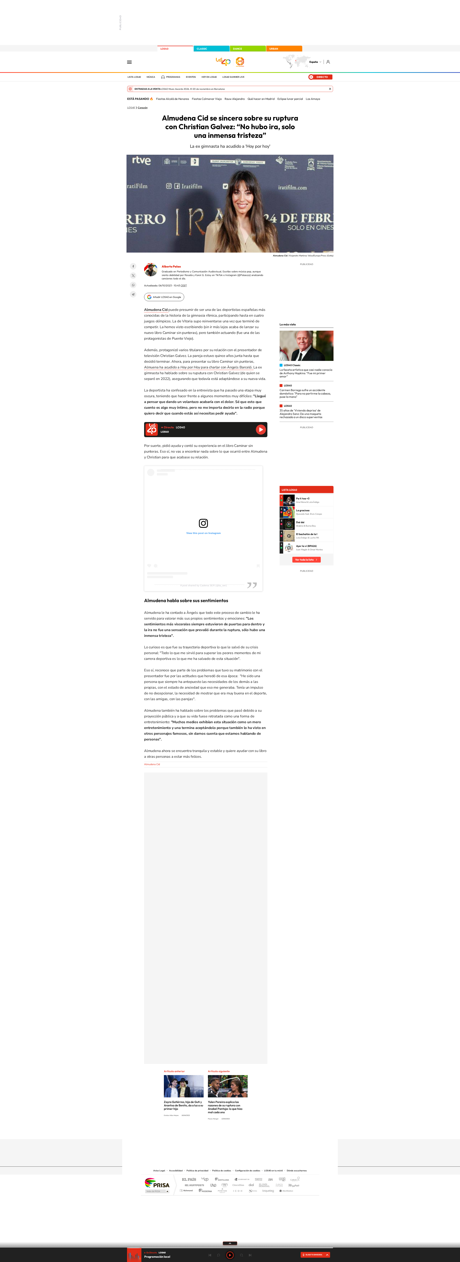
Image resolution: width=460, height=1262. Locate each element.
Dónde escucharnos (297, 1170)
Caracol (294, 1179)
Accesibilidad (176, 1170)
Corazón (143, 107)
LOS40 (164, 48)
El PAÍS (189, 1179)
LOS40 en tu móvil (273, 1170)
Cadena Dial (251, 1184)
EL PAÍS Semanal (264, 1184)
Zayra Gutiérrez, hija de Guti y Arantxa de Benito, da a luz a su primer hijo (183, 1105)
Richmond (187, 1189)
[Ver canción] (289, 500)
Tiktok (215, 1132)
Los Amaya (313, 99)
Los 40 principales (206, 1179)
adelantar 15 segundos (241, 1255)
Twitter (133, 275)
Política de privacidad (197, 1170)
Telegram (133, 294)
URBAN (273, 48)
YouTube (223, 1132)
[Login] (328, 62)
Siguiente (250, 1255)
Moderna (204, 1189)
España (313, 62)
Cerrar (330, 88)
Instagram (208, 1132)
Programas (173, 77)
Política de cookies (221, 1170)
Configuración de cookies (247, 1170)
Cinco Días (238, 1184)
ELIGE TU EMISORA (314, 1255)
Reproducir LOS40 (261, 430)
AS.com (269, 1179)
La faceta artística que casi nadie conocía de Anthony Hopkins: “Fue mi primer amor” (306, 373)
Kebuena (290, 1184)
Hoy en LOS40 (209, 77)
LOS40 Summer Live (233, 77)
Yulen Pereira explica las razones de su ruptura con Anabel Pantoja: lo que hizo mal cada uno (225, 1107)
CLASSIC (202, 48)
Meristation (286, 1189)
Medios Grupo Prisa (157, 1191)
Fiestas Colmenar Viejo (207, 99)
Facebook (133, 266)
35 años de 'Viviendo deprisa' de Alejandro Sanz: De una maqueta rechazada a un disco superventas (301, 414)
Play (230, 1255)
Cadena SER (257, 1179)
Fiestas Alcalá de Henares (172, 99)
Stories (251, 1132)
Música (151, 77)
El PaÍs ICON (237, 1189)
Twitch (244, 1132)
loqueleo (268, 1189)
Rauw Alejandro (235, 99)
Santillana (223, 1179)
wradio (224, 1184)
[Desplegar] (230, 1243)
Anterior (210, 1255)
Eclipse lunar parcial (290, 99)
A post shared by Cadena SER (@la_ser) (203, 585)
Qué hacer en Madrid (261, 99)
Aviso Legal (159, 1170)
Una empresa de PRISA (157, 1182)
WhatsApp (133, 285)
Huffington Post (194, 1184)
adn (281, 1179)
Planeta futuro (277, 1184)
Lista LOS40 (134, 77)
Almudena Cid (152, 764)
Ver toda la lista (304, 559)
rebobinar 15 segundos (218, 1255)
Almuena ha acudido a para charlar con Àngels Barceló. (198, 367)
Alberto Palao (171, 266)
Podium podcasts (222, 1189)
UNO (213, 1184)
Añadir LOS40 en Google (167, 297)
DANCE (237, 48)
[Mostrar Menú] (132, 62)
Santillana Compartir (242, 1179)
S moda (252, 1189)
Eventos (191, 77)
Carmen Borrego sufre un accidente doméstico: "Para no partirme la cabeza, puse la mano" (305, 393)
